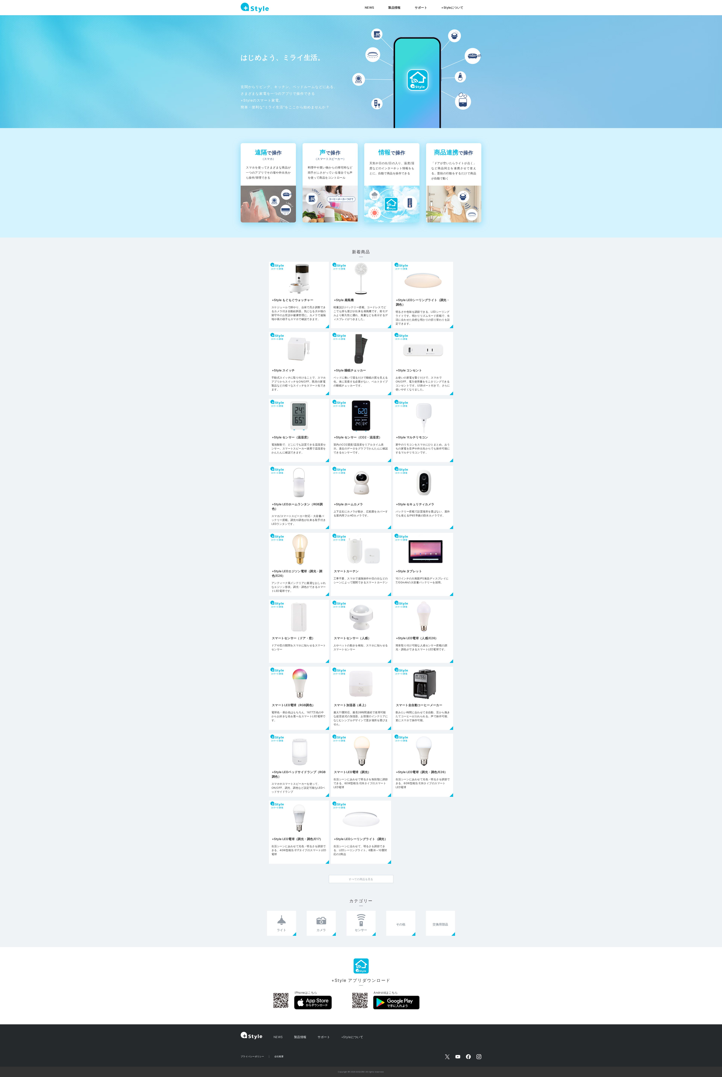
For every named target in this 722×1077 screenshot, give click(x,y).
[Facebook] (468, 1056)
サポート (421, 7)
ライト (281, 930)
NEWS (369, 7)
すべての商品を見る (361, 879)
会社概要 (279, 1056)
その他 (400, 924)
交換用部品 (440, 924)
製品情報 (394, 7)
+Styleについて (452, 7)
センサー (361, 930)
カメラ (321, 930)
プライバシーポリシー (252, 1056)
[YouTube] (457, 1056)
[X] (447, 1056)
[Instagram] (478, 1056)
